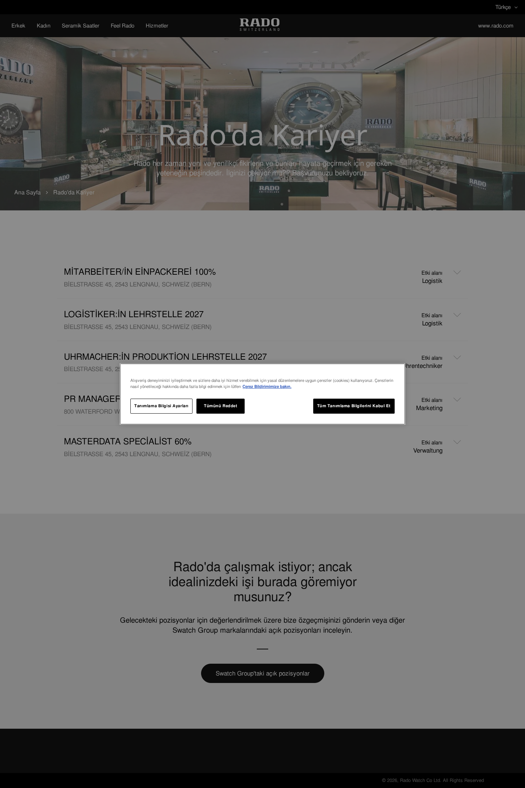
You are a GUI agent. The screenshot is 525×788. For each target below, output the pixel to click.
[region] (262, 394)
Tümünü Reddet (220, 405)
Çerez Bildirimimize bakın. (266, 386)
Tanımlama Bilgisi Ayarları (161, 405)
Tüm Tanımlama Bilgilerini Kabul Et (354, 405)
